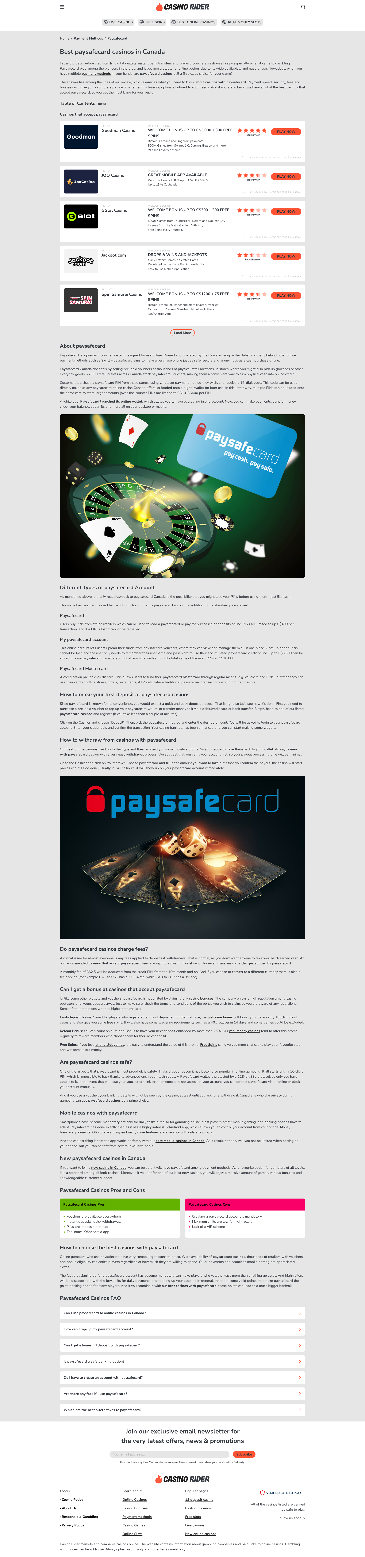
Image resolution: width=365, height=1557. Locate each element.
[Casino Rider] (182, 6)
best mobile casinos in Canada (180, 1140)
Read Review (252, 135)
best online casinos (82, 749)
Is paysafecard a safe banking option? (94, 1361)
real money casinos (244, 1031)
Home (64, 38)
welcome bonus (220, 1017)
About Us (69, 1508)
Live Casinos (121, 22)
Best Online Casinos (196, 22)
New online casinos (200, 1534)
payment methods (96, 73)
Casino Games (133, 1525)
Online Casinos (134, 1499)
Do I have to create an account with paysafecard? (103, 1377)
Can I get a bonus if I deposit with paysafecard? (102, 1345)
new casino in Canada (108, 1167)
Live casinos (195, 1525)
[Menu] (62, 7)
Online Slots (132, 1534)
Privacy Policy (73, 1525)
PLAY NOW (286, 131)
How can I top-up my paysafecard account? (98, 1329)
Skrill (105, 360)
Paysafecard (117, 38)
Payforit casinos (198, 1508)
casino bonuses (201, 998)
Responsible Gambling (80, 1516)
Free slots (193, 1516)
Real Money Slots (244, 22)
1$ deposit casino (199, 1499)
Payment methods (137, 1516)
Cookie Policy (72, 1499)
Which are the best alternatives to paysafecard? (102, 1410)
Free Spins (155, 22)
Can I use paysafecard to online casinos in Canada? (105, 1313)
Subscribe (244, 1454)
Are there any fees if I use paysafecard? (95, 1393)
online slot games (109, 1044)
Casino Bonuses (135, 1508)
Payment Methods (88, 38)
